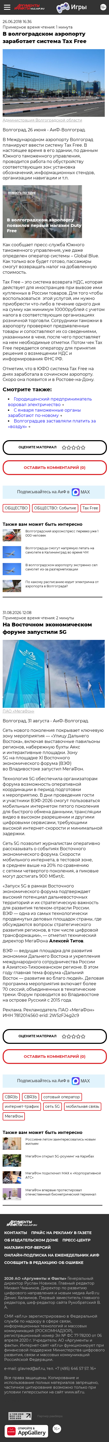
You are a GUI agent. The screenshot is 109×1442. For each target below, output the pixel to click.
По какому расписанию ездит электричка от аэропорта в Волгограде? (62, 584)
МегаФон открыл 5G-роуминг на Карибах (59, 1156)
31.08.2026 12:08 (17, 612)
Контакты (15, 1232)
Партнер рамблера (49, 1416)
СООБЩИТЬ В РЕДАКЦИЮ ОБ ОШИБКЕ (43, 1262)
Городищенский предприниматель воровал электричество (50, 402)
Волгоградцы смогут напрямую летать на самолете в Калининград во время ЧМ (59, 550)
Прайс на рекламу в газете (61, 1232)
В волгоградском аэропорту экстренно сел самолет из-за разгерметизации (61, 567)
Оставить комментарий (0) (54, 467)
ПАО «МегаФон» (18, 711)
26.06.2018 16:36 (17, 21)
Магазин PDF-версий (27, 1247)
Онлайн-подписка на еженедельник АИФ (51, 1255)
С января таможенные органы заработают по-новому (44, 413)
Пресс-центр (76, 1240)
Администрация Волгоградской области (42, 120)
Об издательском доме (31, 1240)
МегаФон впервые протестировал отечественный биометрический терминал (60, 1192)
